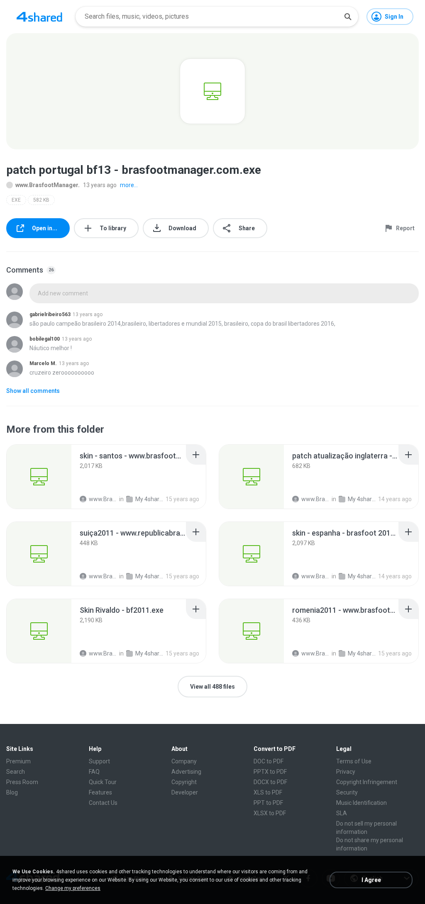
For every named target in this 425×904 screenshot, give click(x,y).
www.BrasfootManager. (47, 185)
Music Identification (361, 802)
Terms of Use (353, 761)
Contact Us (103, 802)
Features (100, 792)
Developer (184, 792)
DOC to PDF (268, 761)
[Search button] (348, 17)
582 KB (41, 200)
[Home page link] (39, 17)
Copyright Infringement (366, 782)
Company (184, 761)
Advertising (186, 771)
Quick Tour (103, 782)
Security (347, 792)
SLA (341, 813)
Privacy (345, 771)
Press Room (22, 782)
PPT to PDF (268, 802)
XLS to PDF (268, 792)
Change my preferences (72, 888)
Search (15, 771)
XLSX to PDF (270, 813)
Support (99, 761)
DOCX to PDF (270, 782)
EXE (16, 200)
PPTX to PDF (270, 771)
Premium (18, 761)
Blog (12, 792)
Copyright (184, 782)
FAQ (94, 771)
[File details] (39, 477)
